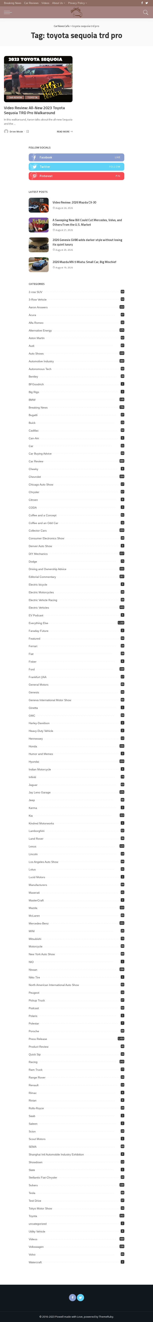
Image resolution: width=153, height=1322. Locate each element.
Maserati (34, 892)
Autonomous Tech (40, 369)
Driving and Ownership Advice (47, 569)
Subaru (33, 1185)
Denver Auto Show (40, 546)
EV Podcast (36, 615)
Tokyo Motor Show (40, 1208)
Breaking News (38, 407)
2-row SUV (35, 292)
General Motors (38, 684)
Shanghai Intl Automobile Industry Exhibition (56, 1154)
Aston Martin (37, 338)
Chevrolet (35, 476)
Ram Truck (35, 1069)
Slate (32, 1170)
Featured (34, 638)
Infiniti (32, 777)
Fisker (32, 661)
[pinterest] (76, 176)
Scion (32, 1131)
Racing (33, 1062)
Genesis (34, 692)
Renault (33, 1085)
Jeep (32, 800)
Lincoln (33, 854)
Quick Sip (35, 1054)
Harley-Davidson (39, 723)
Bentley (33, 376)
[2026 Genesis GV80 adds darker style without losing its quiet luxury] (39, 244)
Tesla (32, 1193)
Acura (32, 315)
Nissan (33, 969)
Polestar (34, 1023)
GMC (32, 715)
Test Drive (35, 1200)
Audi (31, 345)
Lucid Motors (37, 877)
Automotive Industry (41, 361)
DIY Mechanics (38, 553)
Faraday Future (38, 630)
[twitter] (76, 167)
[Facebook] (142, 3)
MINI (32, 931)
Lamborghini (36, 831)
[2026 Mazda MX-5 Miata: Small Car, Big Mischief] (39, 264)
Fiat (31, 653)
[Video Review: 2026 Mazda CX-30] (39, 205)
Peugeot (34, 992)
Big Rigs (34, 392)
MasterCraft (36, 900)
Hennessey (36, 738)
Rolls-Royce (36, 1108)
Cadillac (34, 430)
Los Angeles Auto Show (43, 861)
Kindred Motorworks (41, 823)
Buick (32, 422)
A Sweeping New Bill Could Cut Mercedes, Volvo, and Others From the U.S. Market (87, 222)
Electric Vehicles (39, 607)
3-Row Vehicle (38, 299)
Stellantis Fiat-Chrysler (43, 1177)
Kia (31, 815)
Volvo (32, 1254)
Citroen (33, 499)
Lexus (32, 846)
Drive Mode (16, 131)
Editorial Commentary (42, 576)
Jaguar (33, 784)
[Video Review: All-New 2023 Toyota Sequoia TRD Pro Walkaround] (38, 79)
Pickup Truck (37, 1000)
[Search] (145, 12)
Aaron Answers (38, 307)
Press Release (38, 1039)
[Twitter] (146, 3)
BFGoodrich (36, 384)
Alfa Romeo (36, 322)
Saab (32, 1116)
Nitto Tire (34, 977)
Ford (32, 669)
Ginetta (33, 707)
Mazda (33, 908)
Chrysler (34, 492)
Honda (33, 746)
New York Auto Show (42, 954)
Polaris (33, 1016)
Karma (33, 807)
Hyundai (34, 761)
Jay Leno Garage (40, 792)
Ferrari (33, 646)
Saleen (33, 1123)
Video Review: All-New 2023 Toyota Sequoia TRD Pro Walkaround (34, 110)
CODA (33, 507)
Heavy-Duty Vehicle (41, 730)
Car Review (15, 97)
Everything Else (38, 623)
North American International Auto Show (54, 985)
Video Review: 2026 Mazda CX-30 (74, 202)
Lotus (32, 869)
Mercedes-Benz (39, 923)
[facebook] (76, 157)
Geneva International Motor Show (50, 700)
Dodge (33, 561)
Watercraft (35, 1262)
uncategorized (38, 1223)
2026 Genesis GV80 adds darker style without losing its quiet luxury (87, 242)
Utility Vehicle (37, 1231)
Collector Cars (38, 530)
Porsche (34, 1031)
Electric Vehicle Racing (43, 600)
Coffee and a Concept (42, 515)
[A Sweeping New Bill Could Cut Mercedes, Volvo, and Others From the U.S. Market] (39, 225)
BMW (32, 399)
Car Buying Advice (40, 453)
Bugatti (33, 415)
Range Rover (37, 1077)
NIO (31, 962)
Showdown (35, 1162)
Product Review (38, 1046)
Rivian (32, 1100)
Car (31, 446)
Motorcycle (35, 946)
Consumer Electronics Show (46, 538)
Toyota (32, 97)
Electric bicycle (38, 584)
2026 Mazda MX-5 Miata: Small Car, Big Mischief (84, 262)
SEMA (32, 1146)
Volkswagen (36, 1246)
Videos (33, 1239)
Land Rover (36, 838)
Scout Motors (37, 1139)
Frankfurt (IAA (37, 677)
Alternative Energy (40, 330)
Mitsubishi (35, 938)
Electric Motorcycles (41, 592)
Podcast (34, 1008)
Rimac (33, 1093)
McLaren (34, 915)
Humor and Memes (41, 753)
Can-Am (34, 438)
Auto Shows (36, 353)
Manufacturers (38, 884)
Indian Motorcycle (40, 769)
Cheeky (33, 469)
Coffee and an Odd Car (43, 523)
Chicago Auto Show (41, 484)
